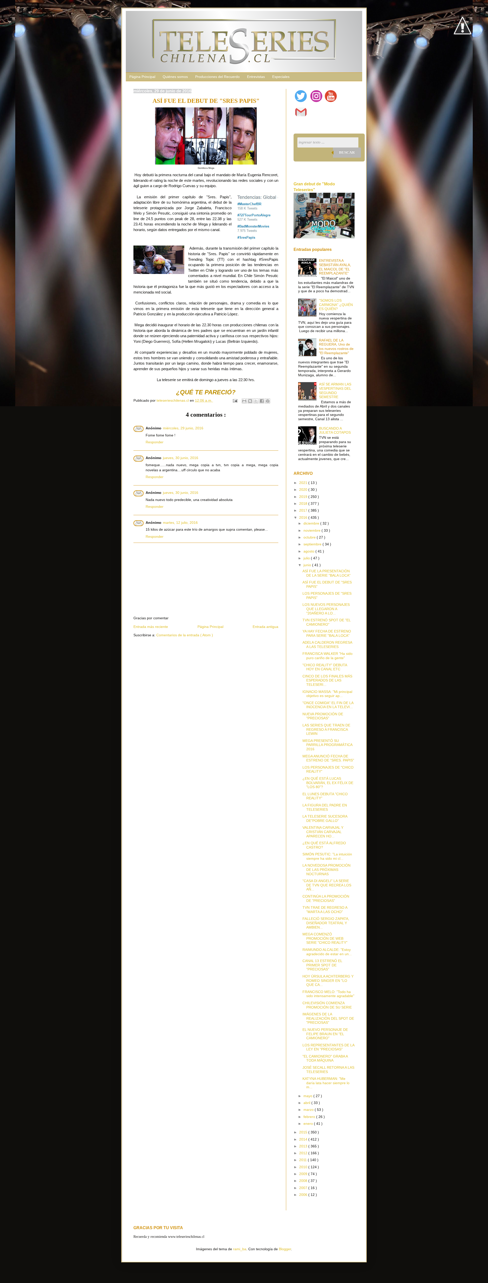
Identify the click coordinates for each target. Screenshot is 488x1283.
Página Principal (142, 77)
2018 (303, 503)
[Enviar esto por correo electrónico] (244, 400)
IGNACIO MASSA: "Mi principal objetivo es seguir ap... (327, 694)
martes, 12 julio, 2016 (180, 523)
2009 (303, 1174)
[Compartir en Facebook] (261, 400)
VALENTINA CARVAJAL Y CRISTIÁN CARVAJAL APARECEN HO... (322, 831)
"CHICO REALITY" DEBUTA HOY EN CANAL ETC (324, 667)
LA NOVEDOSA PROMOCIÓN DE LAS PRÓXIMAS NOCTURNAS (326, 869)
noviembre (312, 530)
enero (308, 1124)
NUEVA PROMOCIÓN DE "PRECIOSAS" (322, 716)
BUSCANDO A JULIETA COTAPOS (335, 430)
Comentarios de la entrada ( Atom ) (184, 635)
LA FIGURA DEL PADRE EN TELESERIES (324, 807)
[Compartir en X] (255, 400)
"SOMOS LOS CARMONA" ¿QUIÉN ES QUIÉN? (336, 304)
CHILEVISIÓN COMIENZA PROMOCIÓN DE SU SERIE (327, 1005)
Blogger (285, 1249)
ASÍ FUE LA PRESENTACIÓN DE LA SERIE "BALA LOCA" (326, 573)
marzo (309, 1110)
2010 (303, 1167)
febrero (309, 1117)
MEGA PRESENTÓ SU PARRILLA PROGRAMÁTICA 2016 (327, 745)
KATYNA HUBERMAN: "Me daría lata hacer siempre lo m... (325, 1083)
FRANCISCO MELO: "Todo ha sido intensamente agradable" (328, 994)
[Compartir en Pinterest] (267, 400)
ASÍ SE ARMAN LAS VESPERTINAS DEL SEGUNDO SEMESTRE (335, 390)
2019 (303, 497)
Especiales (280, 77)
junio (307, 565)
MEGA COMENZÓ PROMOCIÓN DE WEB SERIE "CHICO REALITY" (324, 938)
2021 (303, 483)
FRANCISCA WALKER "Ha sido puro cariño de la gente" (327, 656)
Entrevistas (256, 77)
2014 (303, 1139)
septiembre (313, 544)
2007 (303, 1188)
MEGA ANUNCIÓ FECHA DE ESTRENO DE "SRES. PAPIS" (328, 758)
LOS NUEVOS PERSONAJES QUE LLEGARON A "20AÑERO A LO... (326, 609)
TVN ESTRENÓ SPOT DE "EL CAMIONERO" (326, 622)
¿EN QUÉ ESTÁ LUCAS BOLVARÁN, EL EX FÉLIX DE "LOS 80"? (327, 782)
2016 (303, 517)
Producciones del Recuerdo (217, 77)
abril (307, 1103)
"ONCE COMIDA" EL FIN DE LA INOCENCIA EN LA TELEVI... (327, 705)
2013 (303, 1146)
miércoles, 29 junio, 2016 (183, 428)
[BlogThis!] (250, 400)
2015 (303, 1132)
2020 (303, 490)
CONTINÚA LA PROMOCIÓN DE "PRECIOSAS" (325, 898)
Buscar (347, 152)
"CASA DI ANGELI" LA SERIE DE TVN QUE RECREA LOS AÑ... (326, 885)
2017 (303, 510)
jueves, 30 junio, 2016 (180, 458)
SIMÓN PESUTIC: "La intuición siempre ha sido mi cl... (327, 856)
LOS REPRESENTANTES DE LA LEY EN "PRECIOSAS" (328, 1047)
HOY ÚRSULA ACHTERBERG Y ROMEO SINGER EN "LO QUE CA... (328, 980)
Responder (154, 442)
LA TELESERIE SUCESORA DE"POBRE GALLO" (324, 818)
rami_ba (239, 1249)
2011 (303, 1160)
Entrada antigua (265, 627)
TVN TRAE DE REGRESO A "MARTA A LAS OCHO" (324, 909)
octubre (310, 537)
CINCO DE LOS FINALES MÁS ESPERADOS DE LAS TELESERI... (327, 680)
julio (307, 558)
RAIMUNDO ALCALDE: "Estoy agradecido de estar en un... (327, 952)
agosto (309, 551)
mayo (308, 1096)
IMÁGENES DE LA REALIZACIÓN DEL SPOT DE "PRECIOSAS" (328, 1018)
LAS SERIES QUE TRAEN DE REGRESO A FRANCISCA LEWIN (326, 729)
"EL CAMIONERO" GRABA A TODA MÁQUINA (325, 1058)
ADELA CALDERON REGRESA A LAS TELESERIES (327, 644)
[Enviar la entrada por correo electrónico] (234, 400)
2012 (303, 1153)
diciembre (311, 523)
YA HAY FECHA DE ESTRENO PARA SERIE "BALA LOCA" (326, 633)
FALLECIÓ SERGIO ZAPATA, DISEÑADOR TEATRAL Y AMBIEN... (325, 923)
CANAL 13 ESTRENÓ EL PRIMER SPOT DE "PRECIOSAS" (322, 965)
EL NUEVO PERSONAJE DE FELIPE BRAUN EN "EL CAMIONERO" (325, 1034)
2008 (303, 1181)
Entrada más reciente (150, 627)
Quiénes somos (175, 77)
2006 (303, 1195)
